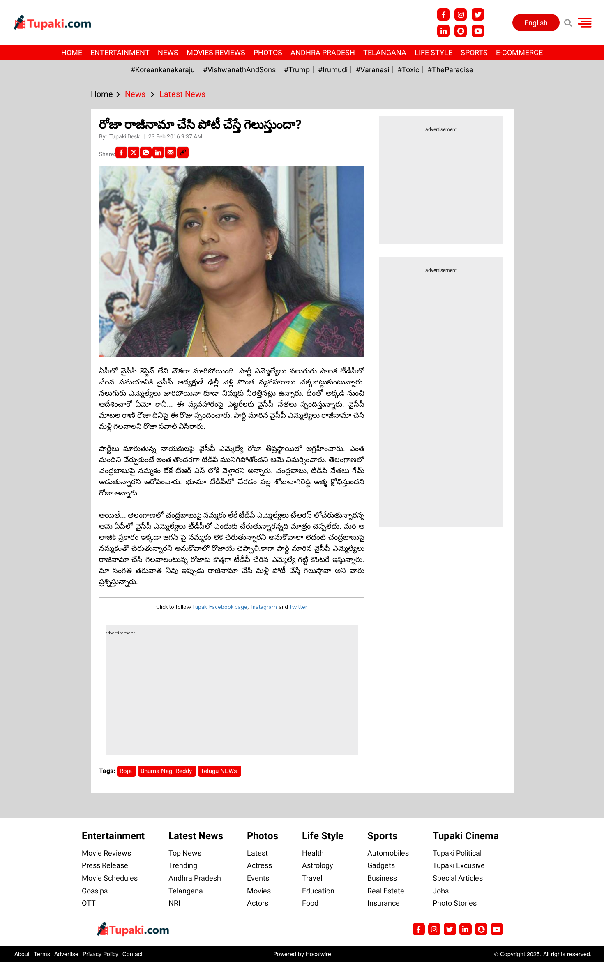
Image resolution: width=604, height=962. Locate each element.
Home (71, 52)
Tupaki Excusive (459, 865)
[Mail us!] (497, 929)
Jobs (441, 890)
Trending (182, 865)
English (536, 22)
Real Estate (385, 890)
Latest (257, 853)
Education (318, 890)
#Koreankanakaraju (163, 69)
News (168, 52)
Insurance (383, 903)
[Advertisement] (37, 323)
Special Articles (458, 878)
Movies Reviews (216, 52)
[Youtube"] (478, 31)
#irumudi (333, 69)
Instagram (264, 606)
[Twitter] (133, 152)
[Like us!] (443, 14)
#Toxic (408, 69)
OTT (89, 903)
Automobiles (388, 853)
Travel (312, 878)
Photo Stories (455, 903)
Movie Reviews (106, 853)
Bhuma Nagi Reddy (167, 771)
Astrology (317, 865)
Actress (259, 865)
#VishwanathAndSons (239, 69)
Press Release (105, 865)
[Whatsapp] (146, 152)
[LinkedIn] (158, 152)
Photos (268, 52)
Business (382, 878)
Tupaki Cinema (466, 836)
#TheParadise (450, 69)
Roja (127, 771)
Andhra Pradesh (322, 52)
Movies (259, 890)
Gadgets (381, 865)
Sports (474, 52)
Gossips (95, 890)
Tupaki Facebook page (219, 606)
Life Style (433, 52)
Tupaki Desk (125, 136)
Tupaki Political (457, 853)
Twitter (298, 606)
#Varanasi (372, 69)
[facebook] (121, 152)
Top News (184, 853)
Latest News (195, 836)
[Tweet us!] (478, 14)
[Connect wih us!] (443, 31)
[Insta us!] (460, 14)
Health (313, 853)
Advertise (66, 954)
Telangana (384, 52)
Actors (257, 903)
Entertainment (120, 52)
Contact (132, 954)
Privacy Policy (100, 954)
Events (258, 878)
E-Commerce (519, 52)
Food (310, 903)
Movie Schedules (110, 878)
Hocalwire (318, 954)
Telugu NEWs (220, 771)
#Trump (297, 69)
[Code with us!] (460, 31)
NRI (174, 903)
